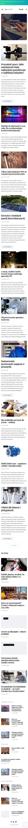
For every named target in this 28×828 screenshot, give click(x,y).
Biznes (6, 46)
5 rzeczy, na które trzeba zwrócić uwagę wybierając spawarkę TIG (11, 273)
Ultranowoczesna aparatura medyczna (12, 318)
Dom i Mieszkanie (14, 198)
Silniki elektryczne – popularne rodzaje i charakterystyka (13, 464)
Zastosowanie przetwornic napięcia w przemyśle (12, 364)
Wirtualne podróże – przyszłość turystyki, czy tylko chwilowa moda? (18, 735)
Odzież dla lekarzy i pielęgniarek (11, 509)
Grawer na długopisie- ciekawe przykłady (13, 632)
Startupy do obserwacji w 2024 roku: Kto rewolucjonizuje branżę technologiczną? (13, 128)
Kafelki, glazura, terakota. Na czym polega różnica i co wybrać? (12, 576)
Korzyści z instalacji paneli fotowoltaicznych (13, 217)
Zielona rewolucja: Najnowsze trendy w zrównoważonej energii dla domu (17, 708)
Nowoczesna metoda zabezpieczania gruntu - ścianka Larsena (11, 660)
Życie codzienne (8, 673)
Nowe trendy (7, 200)
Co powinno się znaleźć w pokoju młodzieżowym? (10, 760)
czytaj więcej (7, 101)
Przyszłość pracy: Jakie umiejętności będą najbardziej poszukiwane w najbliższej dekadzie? (13, 68)
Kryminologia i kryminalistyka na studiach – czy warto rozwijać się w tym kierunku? (13, 688)
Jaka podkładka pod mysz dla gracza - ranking (12, 421)
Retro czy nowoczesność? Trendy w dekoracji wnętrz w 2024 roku (12, 605)
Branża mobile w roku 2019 (18, 748)
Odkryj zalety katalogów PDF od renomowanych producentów (14, 172)
